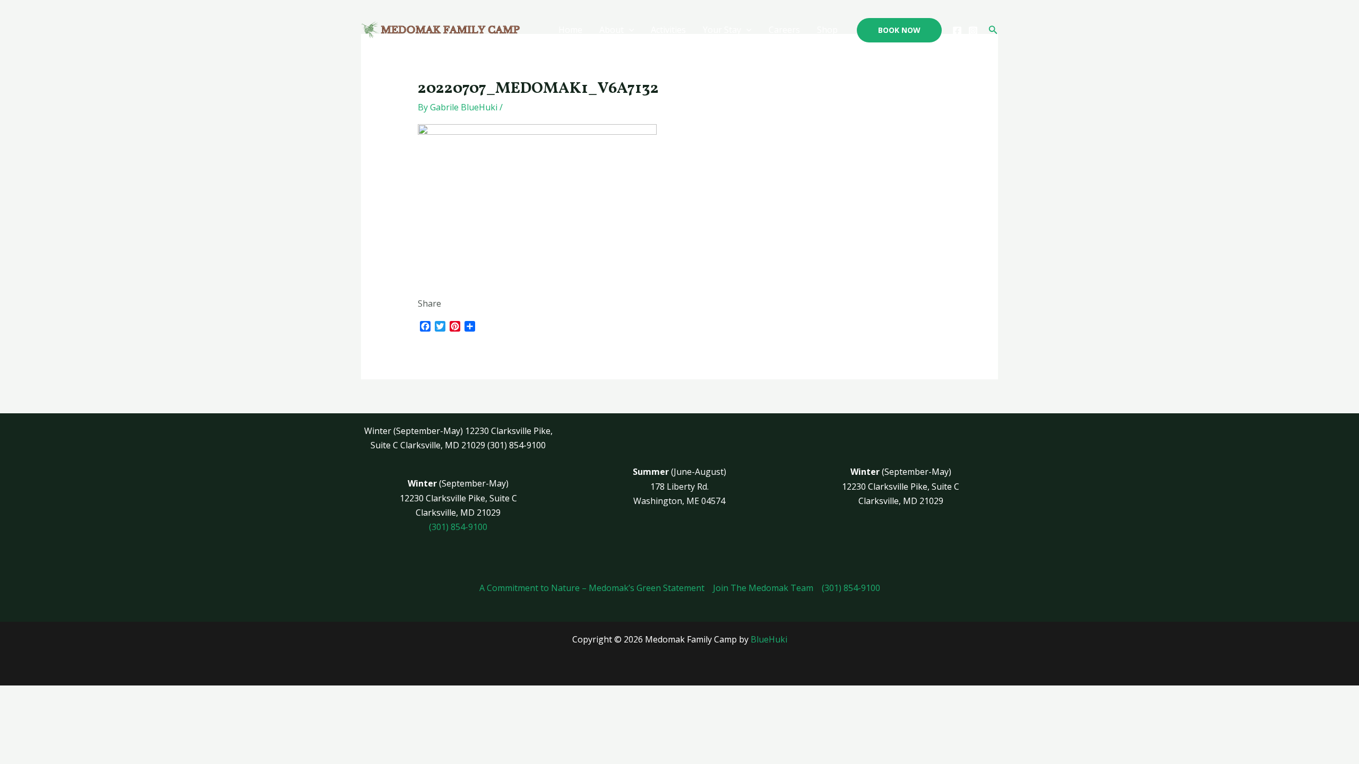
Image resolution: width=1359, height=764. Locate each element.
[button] (899, 30)
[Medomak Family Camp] (440, 29)
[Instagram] (973, 31)
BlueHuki (769, 639)
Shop (827, 30)
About (611, 30)
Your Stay (722, 30)
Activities (668, 30)
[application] (629, 30)
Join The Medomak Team (763, 588)
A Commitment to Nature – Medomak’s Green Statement (591, 588)
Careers (784, 30)
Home (570, 30)
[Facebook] (957, 31)
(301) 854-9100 (458, 527)
